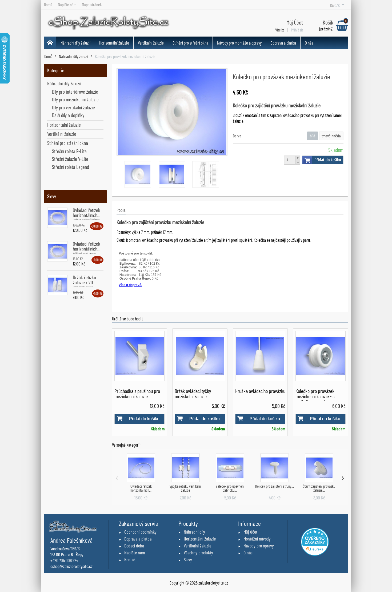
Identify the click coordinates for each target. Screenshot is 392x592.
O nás (309, 42)
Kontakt (130, 559)
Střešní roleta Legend (70, 167)
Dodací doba (134, 546)
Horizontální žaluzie (114, 42)
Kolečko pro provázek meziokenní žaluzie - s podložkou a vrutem (314, 396)
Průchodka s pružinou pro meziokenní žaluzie (137, 393)
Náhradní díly (194, 532)
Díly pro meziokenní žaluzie (75, 99)
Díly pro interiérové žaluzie (75, 92)
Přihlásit (297, 30)
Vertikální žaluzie (151, 42)
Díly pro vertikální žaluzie (73, 107)
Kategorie (55, 70)
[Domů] (50, 43)
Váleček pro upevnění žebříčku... (230, 488)
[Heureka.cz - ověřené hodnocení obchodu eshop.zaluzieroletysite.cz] (315, 540)
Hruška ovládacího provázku (260, 391)
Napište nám (134, 552)
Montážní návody (257, 539)
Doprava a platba (283, 42)
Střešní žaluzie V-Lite (70, 159)
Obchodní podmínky (140, 532)
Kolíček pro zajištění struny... (274, 486)
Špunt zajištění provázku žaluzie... (319, 488)
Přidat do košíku (327, 159)
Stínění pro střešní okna (190, 42)
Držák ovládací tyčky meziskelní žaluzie (193, 393)
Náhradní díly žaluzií (75, 42)
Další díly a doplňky (68, 115)
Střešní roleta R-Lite (69, 151)
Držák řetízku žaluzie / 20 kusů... (84, 282)
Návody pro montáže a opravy (239, 42)
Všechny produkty (198, 552)
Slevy (51, 196)
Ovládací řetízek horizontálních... (87, 212)
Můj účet (250, 532)
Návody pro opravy (258, 546)
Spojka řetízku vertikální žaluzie (186, 488)
